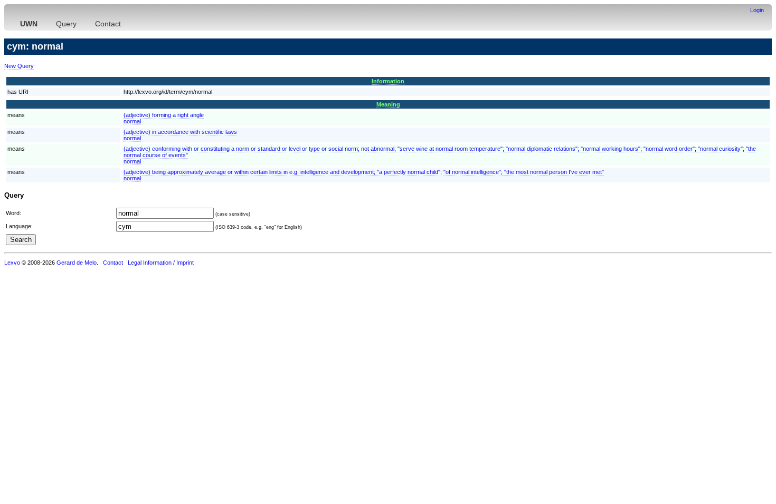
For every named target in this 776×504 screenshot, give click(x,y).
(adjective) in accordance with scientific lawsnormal (180, 135)
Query (66, 24)
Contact (108, 24)
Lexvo (12, 262)
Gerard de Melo (76, 262)
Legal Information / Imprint (161, 262)
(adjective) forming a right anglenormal (164, 118)
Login (757, 10)
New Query (19, 66)
